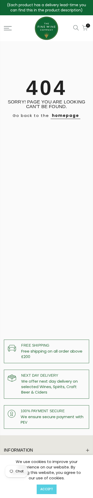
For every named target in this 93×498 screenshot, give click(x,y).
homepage (65, 115)
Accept (46, 489)
